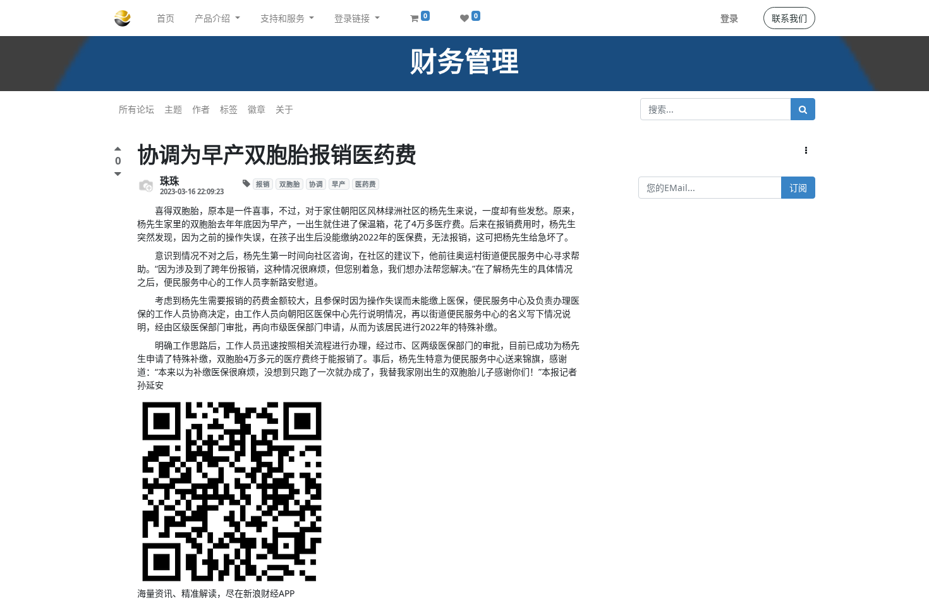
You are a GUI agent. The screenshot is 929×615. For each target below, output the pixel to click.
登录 (729, 18)
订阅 (798, 188)
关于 (284, 109)
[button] (806, 150)
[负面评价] (118, 173)
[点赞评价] (118, 150)
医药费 (365, 184)
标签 (229, 109)
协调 (316, 184)
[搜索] (803, 109)
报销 (263, 184)
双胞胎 (289, 184)
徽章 (256, 109)
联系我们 (789, 18)
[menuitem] (166, 18)
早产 (339, 184)
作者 (201, 109)
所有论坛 (136, 109)
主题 (173, 109)
